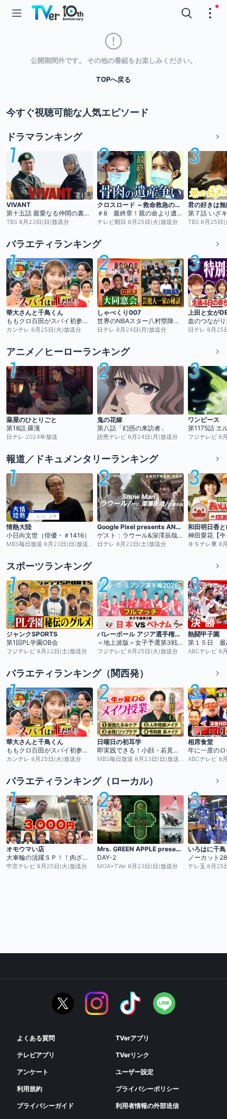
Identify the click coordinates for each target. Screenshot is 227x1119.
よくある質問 (36, 1038)
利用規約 (29, 1089)
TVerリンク (132, 1055)
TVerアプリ (132, 1038)
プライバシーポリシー (147, 1089)
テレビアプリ (36, 1055)
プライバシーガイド (45, 1105)
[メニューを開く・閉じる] (210, 13)
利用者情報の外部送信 (147, 1105)
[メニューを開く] (16, 13)
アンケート (33, 1072)
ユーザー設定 (135, 1072)
